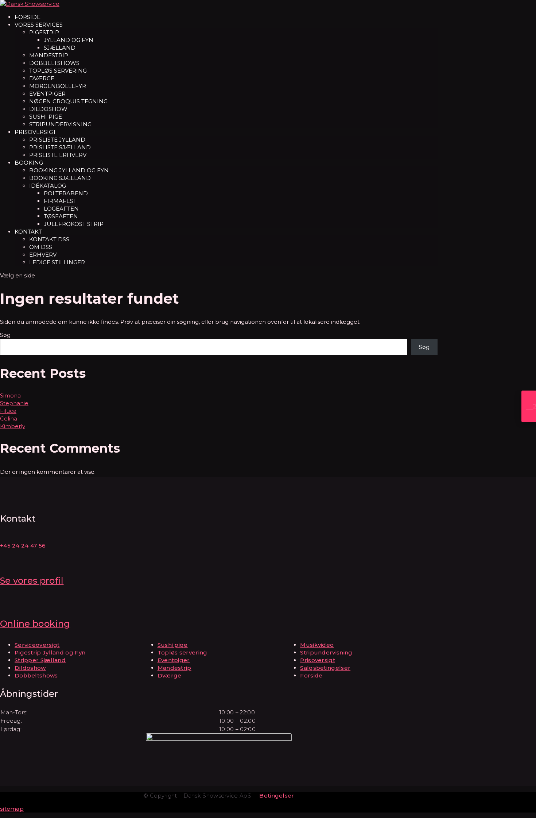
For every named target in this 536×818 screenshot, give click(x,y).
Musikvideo (317, 644)
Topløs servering (58, 70)
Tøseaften (61, 216)
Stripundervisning (60, 124)
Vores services (39, 24)
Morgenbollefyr (57, 85)
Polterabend (66, 193)
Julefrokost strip (74, 223)
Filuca (8, 410)
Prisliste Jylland (57, 139)
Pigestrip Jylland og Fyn (50, 652)
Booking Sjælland (60, 177)
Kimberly (12, 426)
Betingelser (276, 795)
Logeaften (61, 208)
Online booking (35, 623)
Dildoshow (48, 108)
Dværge (41, 78)
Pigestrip (44, 32)
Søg (5, 334)
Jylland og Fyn (68, 40)
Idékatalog (47, 185)
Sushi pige (45, 116)
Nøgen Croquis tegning (68, 101)
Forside (27, 17)
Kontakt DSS (49, 239)
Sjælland (59, 47)
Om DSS (40, 246)
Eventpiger (47, 93)
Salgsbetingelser (325, 667)
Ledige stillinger (57, 262)
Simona (10, 395)
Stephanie (14, 403)
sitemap (12, 808)
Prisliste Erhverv (57, 154)
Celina (8, 418)
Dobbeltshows (54, 62)
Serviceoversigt (37, 644)
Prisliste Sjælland (60, 147)
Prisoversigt (35, 131)
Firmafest (60, 200)
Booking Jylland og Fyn (69, 170)
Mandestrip (48, 55)
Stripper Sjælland (40, 660)
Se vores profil (32, 580)
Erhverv (43, 254)
